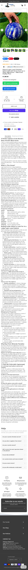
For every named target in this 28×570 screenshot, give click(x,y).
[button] (1, 5)
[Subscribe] (24, 508)
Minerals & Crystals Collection (10, 354)
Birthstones (7, 361)
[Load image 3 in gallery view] (16, 50)
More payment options (14, 113)
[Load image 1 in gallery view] (8, 50)
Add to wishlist (15, 117)
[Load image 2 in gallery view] (12, 50)
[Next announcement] (26, 1)
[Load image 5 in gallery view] (23, 50)
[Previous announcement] (1, 1)
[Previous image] (2, 30)
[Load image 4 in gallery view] (20, 50)
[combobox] (14, 9)
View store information (10, 126)
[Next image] (26, 30)
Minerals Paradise (11, 567)
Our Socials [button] (6, 522)
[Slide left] (1, 50)
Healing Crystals (19, 360)
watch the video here (6, 162)
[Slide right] (27, 50)
